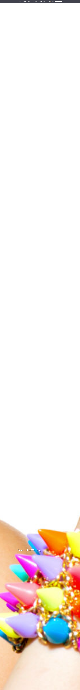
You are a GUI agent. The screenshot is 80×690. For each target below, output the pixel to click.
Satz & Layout (34, 1)
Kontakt (49, 1)
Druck (29, 1)
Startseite (20, 1)
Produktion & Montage (42, 1)
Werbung (24, 1)
